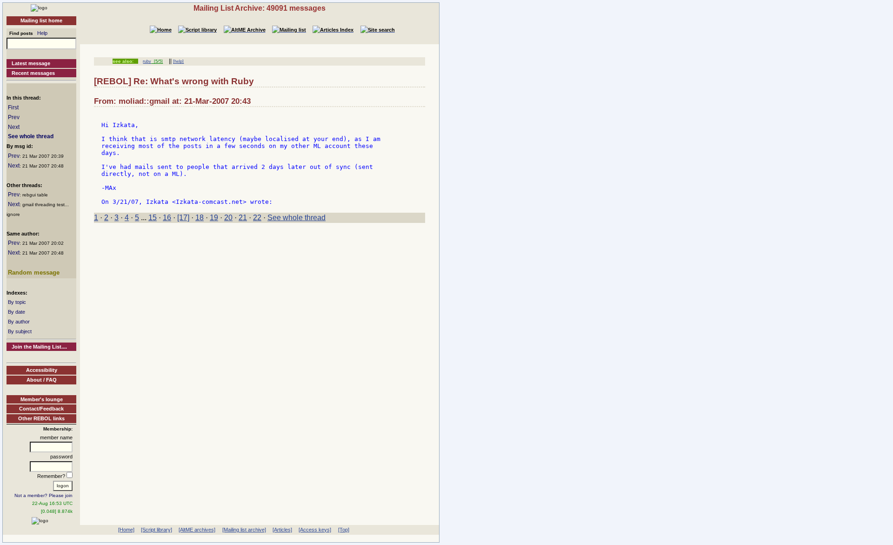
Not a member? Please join (43, 495)
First (13, 107)
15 (152, 218)
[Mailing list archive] (244, 529)
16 (167, 218)
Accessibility (41, 370)
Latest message (31, 63)
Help (42, 33)
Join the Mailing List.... (39, 347)
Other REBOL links (41, 418)
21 (243, 218)
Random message (34, 272)
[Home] (39, 7)
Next (14, 127)
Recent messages (33, 73)
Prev (14, 117)
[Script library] (156, 529)
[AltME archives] (197, 529)
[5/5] (157, 61)
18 (199, 218)
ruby (147, 61)
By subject (20, 331)
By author (19, 321)
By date (16, 312)
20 (228, 218)
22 (257, 218)
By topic (17, 302)
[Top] (343, 529)
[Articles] (282, 529)
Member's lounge (41, 399)
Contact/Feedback (41, 408)
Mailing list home (41, 20)
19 (214, 218)
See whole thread (30, 136)
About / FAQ (42, 380)
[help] (178, 61)
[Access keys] (315, 529)
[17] (183, 218)
